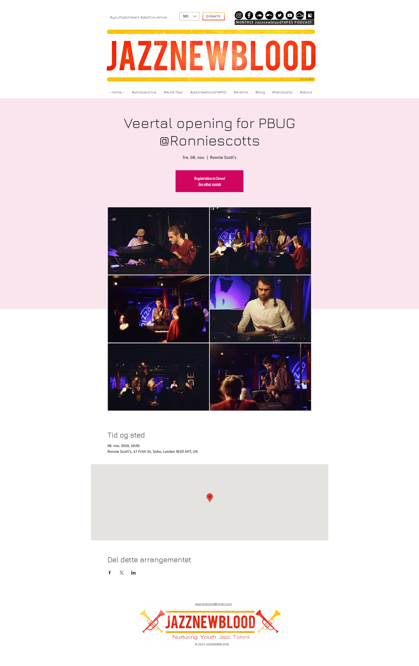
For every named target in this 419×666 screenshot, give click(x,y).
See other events (209, 184)
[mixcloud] (300, 15)
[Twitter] (279, 15)
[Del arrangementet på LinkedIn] (133, 573)
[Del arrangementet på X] (121, 573)
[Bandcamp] (269, 15)
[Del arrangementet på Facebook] (109, 573)
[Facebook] (249, 15)
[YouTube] (290, 15)
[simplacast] (310, 15)
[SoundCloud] (259, 15)
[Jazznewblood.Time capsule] (239, 15)
